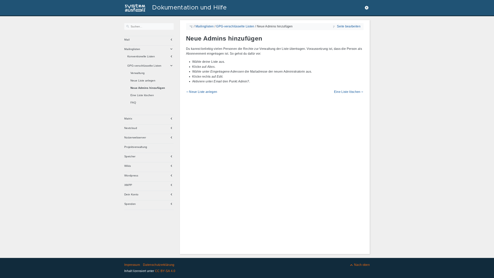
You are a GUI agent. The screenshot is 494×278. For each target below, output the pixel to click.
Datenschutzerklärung (158, 264)
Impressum (132, 264)
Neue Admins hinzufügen (147, 87)
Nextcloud (130, 128)
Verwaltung (137, 73)
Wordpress (131, 175)
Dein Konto (131, 194)
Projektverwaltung (135, 146)
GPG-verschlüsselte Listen (144, 65)
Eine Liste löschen (142, 95)
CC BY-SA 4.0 (165, 271)
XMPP (128, 184)
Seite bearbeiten (348, 26)
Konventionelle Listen (141, 56)
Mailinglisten (132, 49)
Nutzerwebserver (135, 137)
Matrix (128, 118)
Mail (126, 39)
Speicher (130, 156)
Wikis (127, 165)
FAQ (133, 102)
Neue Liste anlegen (142, 80)
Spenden (130, 203)
